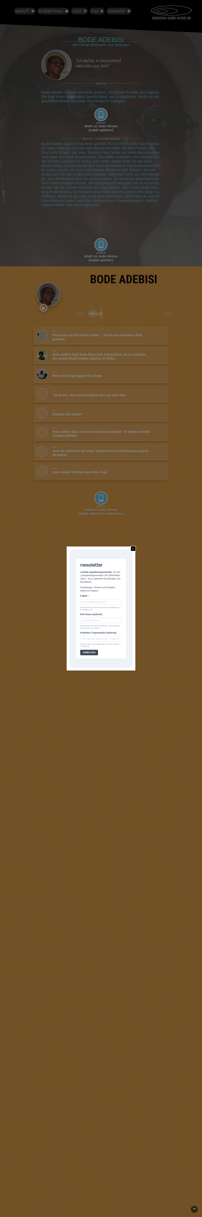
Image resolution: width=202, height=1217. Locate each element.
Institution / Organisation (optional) (98, 633)
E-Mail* (84, 596)
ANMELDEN (89, 652)
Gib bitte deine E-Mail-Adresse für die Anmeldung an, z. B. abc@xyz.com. (100, 609)
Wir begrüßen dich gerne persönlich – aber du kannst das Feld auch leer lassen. (100, 627)
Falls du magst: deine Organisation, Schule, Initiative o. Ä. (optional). (100, 645)
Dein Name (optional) (91, 614)
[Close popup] (133, 548)
